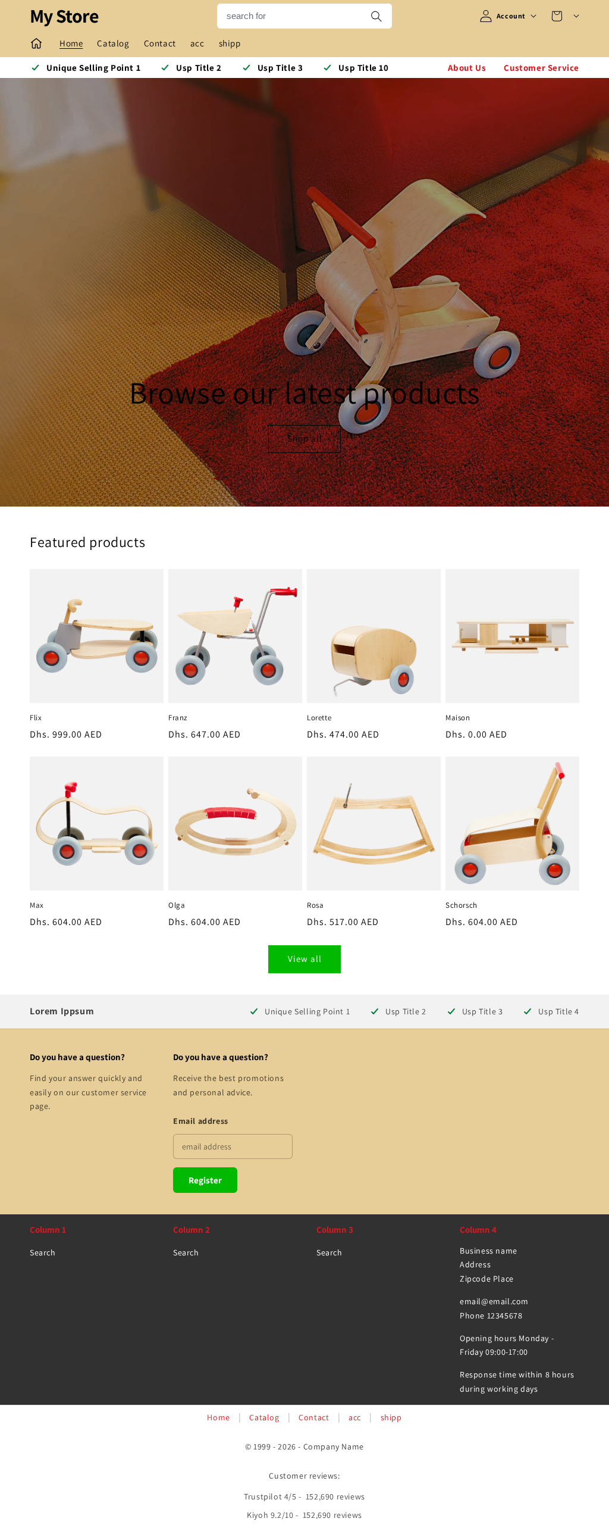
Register (205, 1180)
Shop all (304, 439)
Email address (200, 1121)
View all (305, 958)
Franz (177, 718)
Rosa (315, 905)
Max (37, 905)
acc (355, 1417)
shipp (391, 1417)
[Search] (376, 16)
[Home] (36, 43)
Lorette (319, 718)
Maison (457, 718)
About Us (467, 67)
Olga (176, 905)
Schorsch (461, 905)
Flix (36, 718)
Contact (314, 1417)
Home (218, 1417)
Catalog (264, 1417)
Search (43, 1252)
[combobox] (289, 16)
